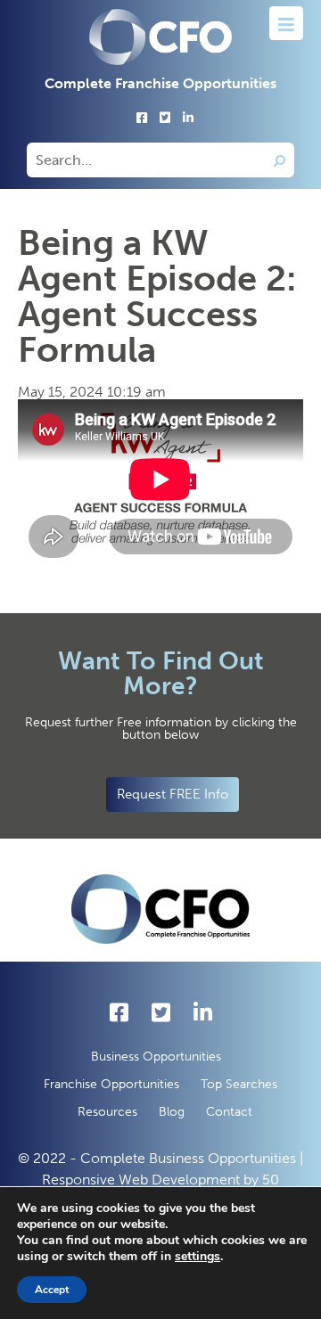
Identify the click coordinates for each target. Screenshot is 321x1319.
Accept (52, 1289)
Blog (172, 1111)
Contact (229, 1111)
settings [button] (197, 1256)
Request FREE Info (172, 794)
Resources (107, 1111)
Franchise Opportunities (111, 1084)
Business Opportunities (156, 1056)
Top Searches (239, 1084)
